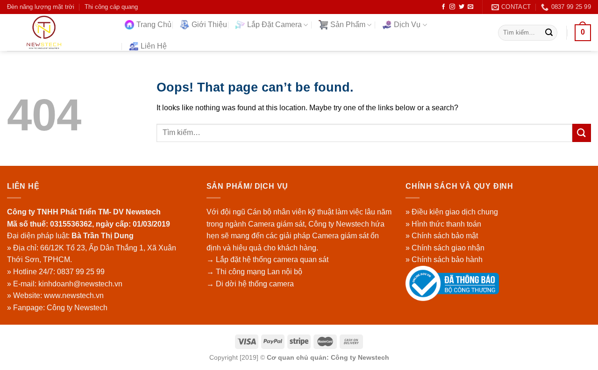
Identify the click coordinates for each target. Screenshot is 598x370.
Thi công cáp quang (111, 6)
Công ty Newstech (77, 308)
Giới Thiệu (209, 24)
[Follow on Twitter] (461, 7)
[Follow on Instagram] (452, 7)
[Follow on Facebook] (443, 7)
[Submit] (549, 33)
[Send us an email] (470, 7)
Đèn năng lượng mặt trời (40, 6)
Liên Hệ (154, 46)
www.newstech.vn (74, 295)
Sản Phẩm (347, 24)
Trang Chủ (153, 24)
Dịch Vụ (407, 24)
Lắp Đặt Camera (274, 24)
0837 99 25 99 (81, 272)
